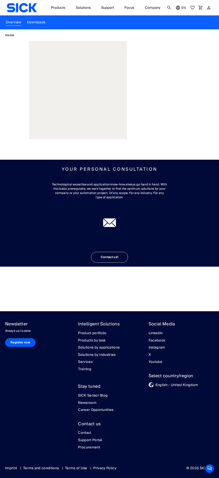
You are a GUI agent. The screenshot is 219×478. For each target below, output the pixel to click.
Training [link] (84, 369)
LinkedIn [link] (156, 333)
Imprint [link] (11, 468)
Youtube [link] (155, 362)
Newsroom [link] (87, 403)
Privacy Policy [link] (104, 468)
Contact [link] (84, 433)
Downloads (36, 22)
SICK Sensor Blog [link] (93, 395)
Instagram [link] (157, 347)
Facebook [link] (157, 340)
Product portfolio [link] (92, 333)
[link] (22, 7)
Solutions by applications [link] (99, 347)
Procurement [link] (89, 447)
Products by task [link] (91, 340)
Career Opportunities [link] (95, 410)
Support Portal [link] (90, 440)
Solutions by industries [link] (96, 355)
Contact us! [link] (109, 257)
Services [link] (85, 362)
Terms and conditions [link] (41, 468)
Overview (13, 22)
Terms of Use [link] (76, 468)
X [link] (150, 355)
